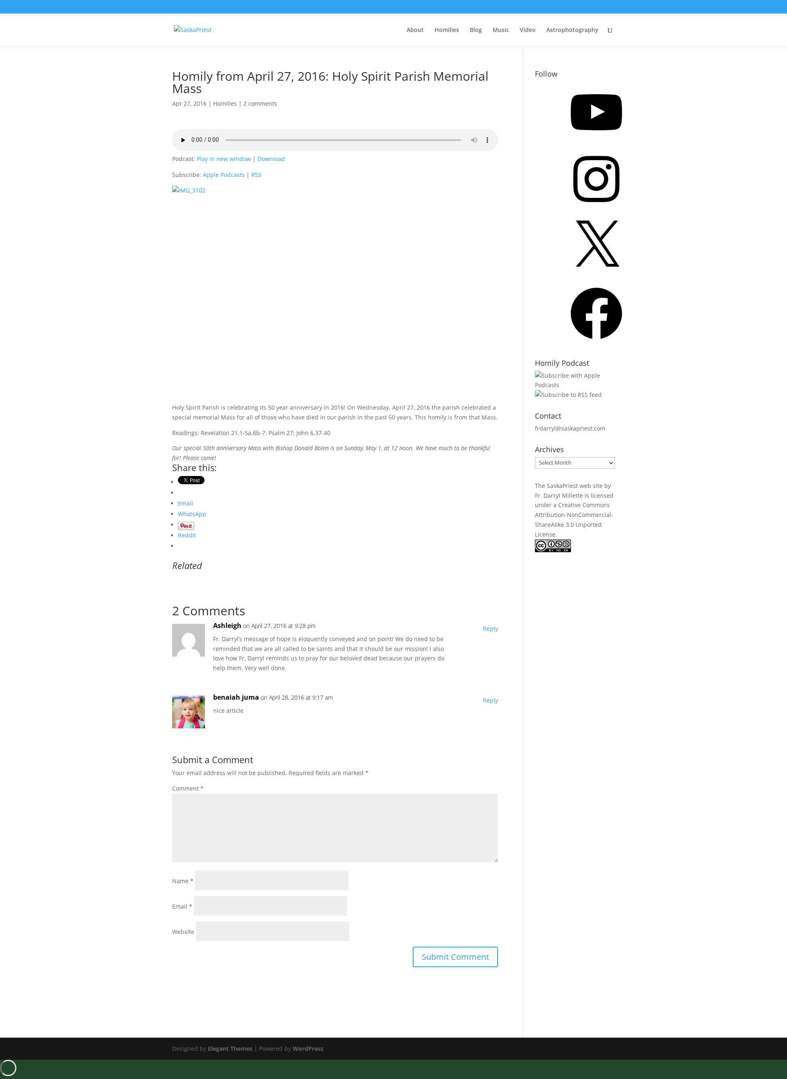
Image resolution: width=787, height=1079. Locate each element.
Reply (490, 628)
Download (271, 159)
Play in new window (224, 159)
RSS (256, 175)
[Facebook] (596, 342)
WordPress (308, 1048)
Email (182, 906)
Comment (188, 788)
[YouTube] (596, 141)
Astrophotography (572, 30)
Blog (476, 30)
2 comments (260, 103)
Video (528, 30)
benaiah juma (236, 697)
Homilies (446, 30)
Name (182, 881)
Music (501, 30)
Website (183, 932)
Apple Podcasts (224, 175)
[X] (596, 275)
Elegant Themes (230, 1048)
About (415, 30)
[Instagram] (596, 207)
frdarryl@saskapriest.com (570, 428)
